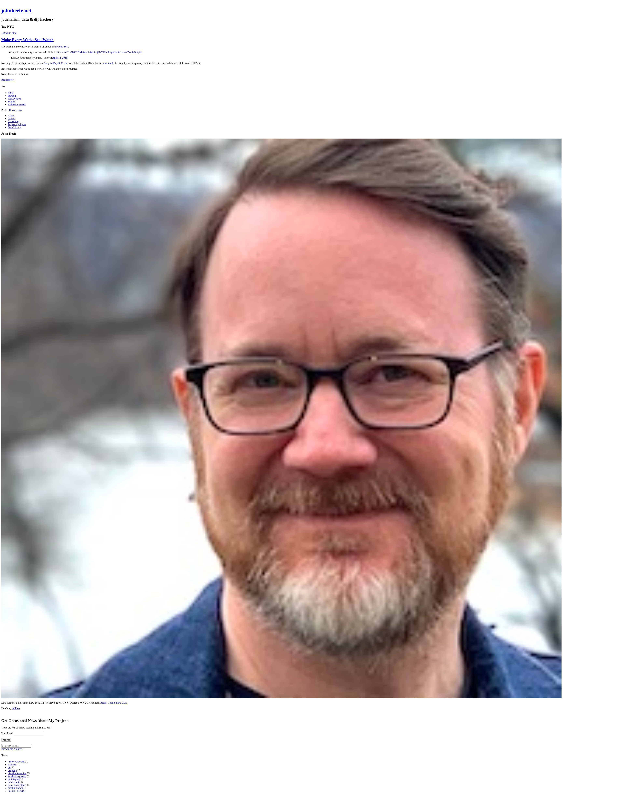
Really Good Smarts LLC (113, 702)
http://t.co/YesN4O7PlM (69, 52)
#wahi (86, 52)
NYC (11, 92)
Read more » (7, 79)
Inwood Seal (61, 46)
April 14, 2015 (59, 57)
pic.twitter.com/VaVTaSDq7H (126, 52)
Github (11, 118)
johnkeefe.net (16, 10)
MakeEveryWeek (17, 104)
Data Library (14, 127)
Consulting (13, 121)
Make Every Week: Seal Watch (27, 40)
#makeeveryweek (17, 776)
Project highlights (17, 124)
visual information (17, 773)
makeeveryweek (16, 761)
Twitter (11, 101)
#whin (93, 52)
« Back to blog (8, 33)
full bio (16, 708)
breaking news (15, 788)
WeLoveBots (14, 98)
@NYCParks (104, 52)
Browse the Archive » (12, 749)
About (11, 115)
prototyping (14, 779)
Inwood (12, 95)
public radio (14, 782)
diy (9, 767)
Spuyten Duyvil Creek (55, 63)
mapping (12, 770)
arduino (12, 764)
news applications (17, 785)
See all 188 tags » (17, 790)
